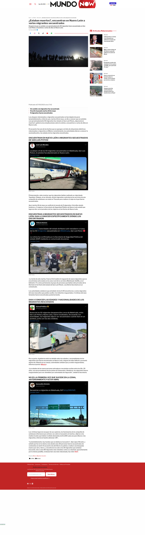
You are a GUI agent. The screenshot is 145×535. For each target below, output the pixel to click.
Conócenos (37, 464)
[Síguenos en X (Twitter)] (30, 483)
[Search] (35, 4)
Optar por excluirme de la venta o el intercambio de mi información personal (41, 487)
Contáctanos (45, 464)
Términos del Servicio (54, 464)
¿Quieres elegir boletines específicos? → (40, 478)
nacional (106, 34)
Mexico (34, 455)
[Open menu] (30, 4)
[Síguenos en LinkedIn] (32, 483)
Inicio (30, 17)
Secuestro (44, 455)
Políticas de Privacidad (65, 464)
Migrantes (39, 455)
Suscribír (113, 3)
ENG (114, 5)
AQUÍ (76, 452)
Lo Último (34, 17)
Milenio (43, 364)
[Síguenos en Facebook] (28, 483)
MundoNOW (33, 29)
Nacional (39, 17)
